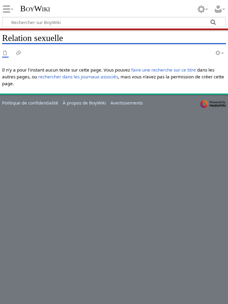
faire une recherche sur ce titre (163, 70)
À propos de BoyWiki (84, 103)
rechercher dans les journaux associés (78, 77)
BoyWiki (35, 8)
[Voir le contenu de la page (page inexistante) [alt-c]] (5, 53)
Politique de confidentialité (30, 103)
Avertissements (126, 103)
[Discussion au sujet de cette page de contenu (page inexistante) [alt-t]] (18, 53)
